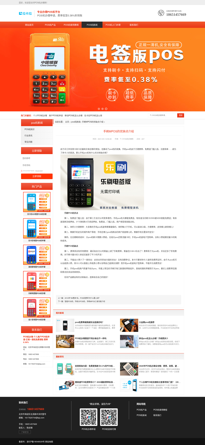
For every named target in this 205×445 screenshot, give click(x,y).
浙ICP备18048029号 (36, 441)
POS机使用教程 (71, 24)
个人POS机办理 (40, 115)
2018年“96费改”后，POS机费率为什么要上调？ (82, 298)
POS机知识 (29, 129)
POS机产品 (50, 24)
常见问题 (28, 141)
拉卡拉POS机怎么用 (93, 115)
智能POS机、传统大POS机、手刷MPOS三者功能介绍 (85, 301)
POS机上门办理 (113, 24)
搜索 (181, 115)
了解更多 (25, 432)
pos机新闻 (75, 121)
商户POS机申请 (56, 115)
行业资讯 (28, 135)
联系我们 (134, 24)
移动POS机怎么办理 (73, 115)
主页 (67, 121)
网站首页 (29, 24)
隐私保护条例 (39, 170)
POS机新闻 (92, 24)
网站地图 (49, 441)
